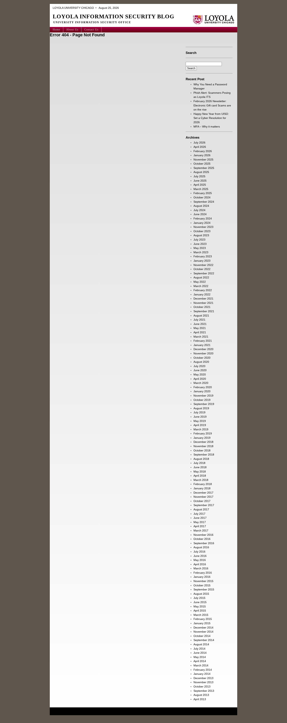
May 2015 (199, 606)
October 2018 (201, 450)
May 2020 (199, 374)
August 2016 (201, 547)
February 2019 (202, 433)
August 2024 (201, 205)
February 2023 (202, 256)
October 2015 (201, 585)
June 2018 (200, 467)
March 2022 (200, 286)
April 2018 (199, 475)
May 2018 (199, 471)
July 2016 (199, 551)
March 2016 (200, 568)
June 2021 (200, 323)
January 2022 (201, 294)
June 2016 (200, 555)
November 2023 (203, 226)
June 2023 (200, 243)
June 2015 (200, 602)
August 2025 (201, 172)
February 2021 (202, 340)
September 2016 (203, 543)
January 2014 (201, 673)
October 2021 (201, 306)
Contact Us (91, 29)
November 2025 (203, 159)
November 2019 (203, 395)
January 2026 (201, 155)
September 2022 (203, 273)
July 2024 (199, 210)
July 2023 (199, 239)
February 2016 (202, 572)
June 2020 (200, 370)
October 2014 (201, 635)
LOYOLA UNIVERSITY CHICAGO (73, 7)
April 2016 (199, 564)
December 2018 (203, 441)
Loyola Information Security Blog (113, 16)
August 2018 (201, 458)
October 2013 (201, 686)
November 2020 (203, 353)
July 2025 (199, 176)
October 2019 (201, 399)
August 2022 (201, 277)
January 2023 (201, 260)
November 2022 (203, 265)
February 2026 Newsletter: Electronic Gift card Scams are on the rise (212, 105)
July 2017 (199, 513)
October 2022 (201, 269)
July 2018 (199, 462)
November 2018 (203, 446)
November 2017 (203, 496)
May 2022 (199, 281)
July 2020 (199, 366)
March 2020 (200, 382)
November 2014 (203, 631)
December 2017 (203, 492)
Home (56, 29)
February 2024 (202, 218)
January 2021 (201, 345)
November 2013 (203, 682)
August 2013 (201, 694)
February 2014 (202, 669)
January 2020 (201, 391)
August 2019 (201, 408)
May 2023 (199, 248)
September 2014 (203, 640)
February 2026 (202, 151)
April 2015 (199, 610)
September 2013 (203, 690)
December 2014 (203, 627)
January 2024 (201, 222)
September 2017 (203, 505)
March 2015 (200, 614)
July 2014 (199, 648)
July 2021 (199, 319)
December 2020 (203, 349)
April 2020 (199, 378)
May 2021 (199, 328)
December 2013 (203, 678)
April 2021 (199, 332)
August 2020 (201, 361)
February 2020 (202, 387)
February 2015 (202, 618)
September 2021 (203, 311)
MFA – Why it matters (207, 126)
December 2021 (203, 298)
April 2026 (199, 146)
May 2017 (199, 522)
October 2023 (201, 231)
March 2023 (200, 252)
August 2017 (201, 509)
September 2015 (203, 589)
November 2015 (203, 581)
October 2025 (201, 163)
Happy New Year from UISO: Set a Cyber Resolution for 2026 (211, 118)
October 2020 (201, 357)
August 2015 (201, 593)
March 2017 (200, 530)
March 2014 (200, 665)
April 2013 (199, 699)
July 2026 (199, 142)
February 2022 (202, 290)
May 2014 (199, 657)
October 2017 (201, 501)
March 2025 (200, 189)
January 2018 (201, 488)
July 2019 (199, 412)
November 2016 (203, 534)
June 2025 (200, 180)
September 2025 (203, 167)
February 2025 (202, 193)
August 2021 (201, 315)
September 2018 (203, 454)
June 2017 (200, 517)
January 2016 (201, 576)
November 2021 (203, 302)
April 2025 (199, 184)
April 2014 (199, 661)
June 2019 (200, 416)
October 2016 (201, 538)
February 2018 (202, 484)
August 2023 (201, 235)
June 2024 (200, 214)
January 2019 (201, 437)
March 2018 (200, 479)
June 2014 (200, 652)
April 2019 (199, 425)
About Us (72, 29)
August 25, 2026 (108, 7)
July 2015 (199, 597)
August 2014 (201, 644)
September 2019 (203, 404)
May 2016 (199, 560)
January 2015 (201, 623)
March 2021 (200, 336)
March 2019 (200, 429)
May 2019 (199, 421)
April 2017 (199, 526)
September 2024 (203, 201)
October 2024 (201, 197)
